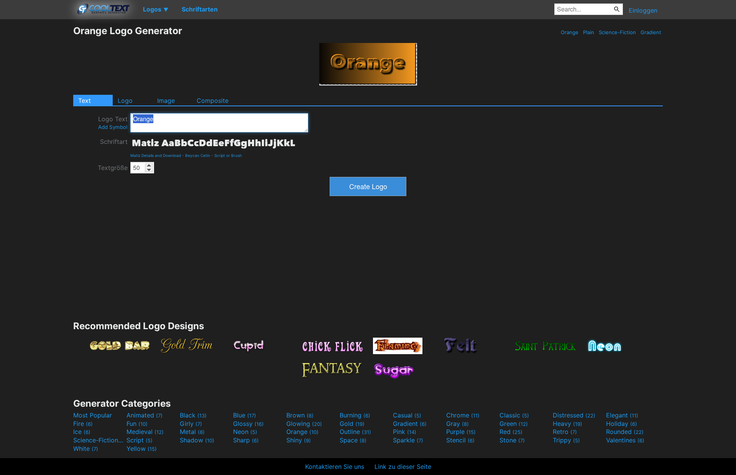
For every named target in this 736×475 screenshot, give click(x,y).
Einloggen (643, 10)
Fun (137, 423)
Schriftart (114, 141)
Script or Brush (228, 155)
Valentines (625, 440)
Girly (191, 423)
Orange (569, 32)
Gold (352, 423)
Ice (81, 431)
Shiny (298, 440)
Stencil (460, 440)
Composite (212, 100)
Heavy (567, 423)
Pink (404, 431)
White (85, 448)
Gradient (651, 32)
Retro (565, 431)
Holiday (621, 423)
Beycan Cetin (197, 155)
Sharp (246, 440)
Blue (244, 415)
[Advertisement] (36, 140)
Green (513, 423)
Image (166, 100)
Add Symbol (112, 127)
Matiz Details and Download (155, 155)
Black (193, 415)
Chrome (463, 415)
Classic (514, 415)
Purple (461, 431)
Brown (300, 415)
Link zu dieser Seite (403, 466)
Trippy (566, 440)
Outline (355, 431)
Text (84, 100)
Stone (512, 440)
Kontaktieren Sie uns (334, 466)
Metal (192, 431)
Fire (83, 423)
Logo (125, 100)
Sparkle (408, 440)
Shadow (197, 440)
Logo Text (113, 122)
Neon (245, 431)
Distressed (574, 415)
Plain (589, 32)
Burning (355, 415)
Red (510, 431)
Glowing (304, 423)
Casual (407, 415)
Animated (145, 415)
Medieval (145, 431)
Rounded (625, 431)
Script (140, 440)
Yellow (142, 448)
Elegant (622, 415)
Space (353, 440)
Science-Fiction (617, 32)
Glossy (248, 423)
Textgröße (113, 168)
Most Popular (92, 415)
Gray (457, 423)
